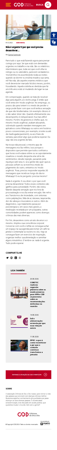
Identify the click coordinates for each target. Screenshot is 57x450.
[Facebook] (11, 258)
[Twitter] (7, 257)
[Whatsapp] (20, 257)
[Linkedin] (16, 258)
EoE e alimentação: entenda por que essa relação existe (37, 323)
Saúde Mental (20, 43)
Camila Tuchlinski (14, 55)
